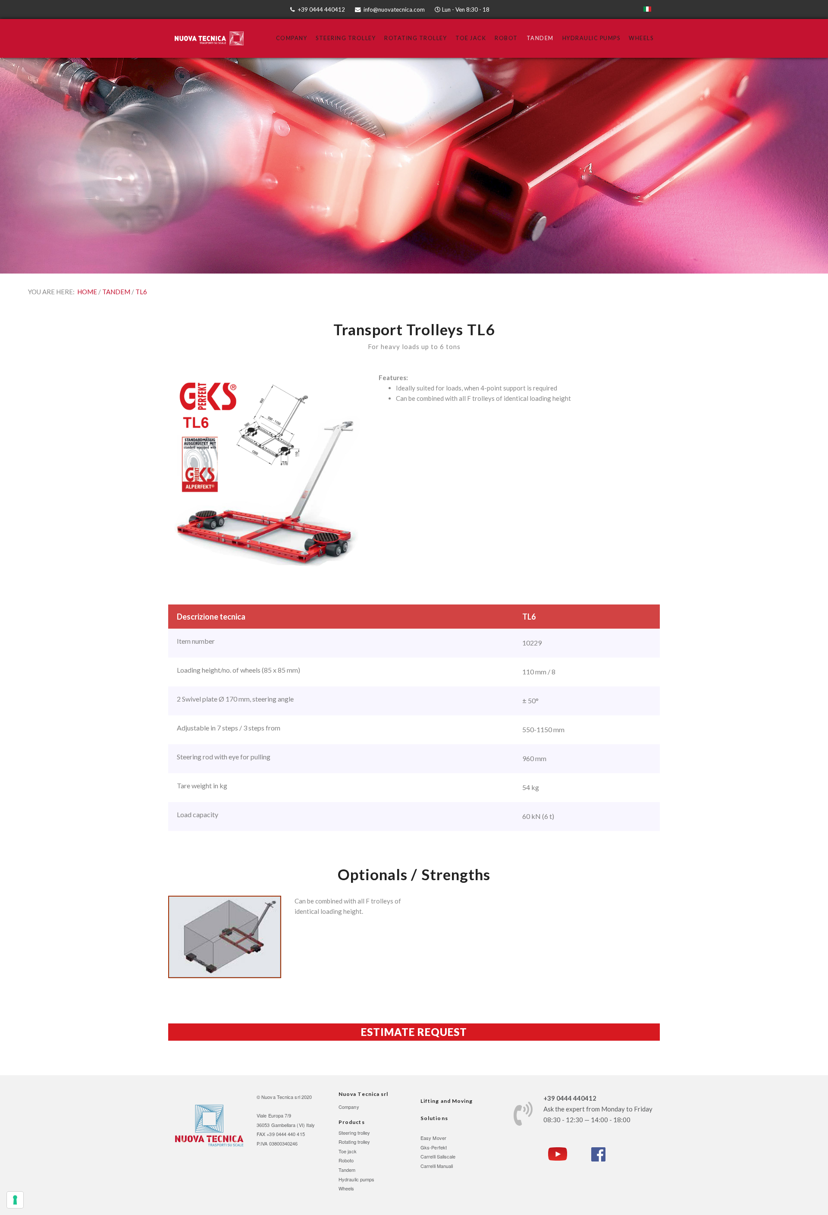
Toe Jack (470, 38)
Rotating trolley (354, 1141)
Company (291, 38)
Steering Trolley (346, 38)
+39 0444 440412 (321, 9)
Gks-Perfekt (433, 1147)
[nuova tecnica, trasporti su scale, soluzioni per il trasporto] (209, 1125)
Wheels (641, 38)
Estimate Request (414, 1032)
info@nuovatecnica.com (394, 9)
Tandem (540, 38)
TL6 (141, 292)
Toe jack (348, 1151)
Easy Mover (433, 1137)
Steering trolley (354, 1132)
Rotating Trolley (415, 38)
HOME (87, 292)
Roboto (346, 1160)
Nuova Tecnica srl (280, 1096)
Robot (506, 38)
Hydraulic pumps (356, 1179)
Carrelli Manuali (436, 1165)
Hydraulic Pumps (591, 38)
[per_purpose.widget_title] (15, 1200)
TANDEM (116, 292)
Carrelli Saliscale (438, 1156)
